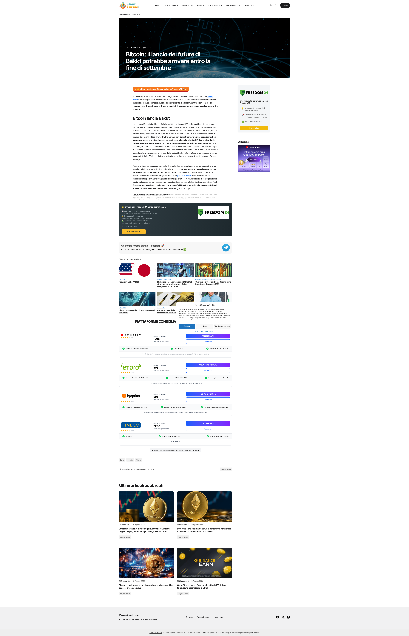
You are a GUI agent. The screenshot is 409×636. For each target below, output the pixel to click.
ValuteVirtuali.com (128, 615)
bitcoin (130, 460)
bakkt (122, 460)
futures (138, 460)
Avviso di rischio (203, 617)
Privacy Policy (209, 331)
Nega (204, 326)
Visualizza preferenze (222, 326)
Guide (285, 5)
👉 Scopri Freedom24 (133, 231)
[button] (229, 305)
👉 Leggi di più (254, 128)
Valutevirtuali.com (124, 14)
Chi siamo (189, 617)
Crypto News (136, 14)
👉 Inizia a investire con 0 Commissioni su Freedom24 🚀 (161, 89)
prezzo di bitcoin (184, 175)
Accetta (187, 326)
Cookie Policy (199, 331)
